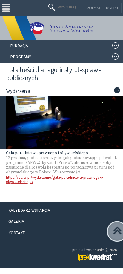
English (111, 8)
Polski (93, 8)
